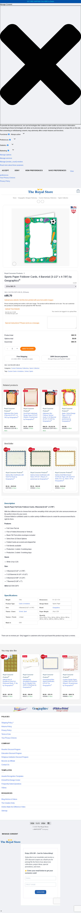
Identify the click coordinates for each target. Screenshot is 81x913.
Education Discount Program (11, 753)
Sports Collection (63, 198)
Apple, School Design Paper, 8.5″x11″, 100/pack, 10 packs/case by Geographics (68, 417)
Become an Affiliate (8, 761)
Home (14, 198)
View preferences (34, 170)
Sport (25, 611)
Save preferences (57, 170)
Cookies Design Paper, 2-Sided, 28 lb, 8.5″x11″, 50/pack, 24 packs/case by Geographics (70, 682)
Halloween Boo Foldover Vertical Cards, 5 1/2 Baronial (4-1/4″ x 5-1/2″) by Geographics (49, 417)
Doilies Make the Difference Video (13, 807)
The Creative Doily (8, 803)
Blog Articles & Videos (9, 799)
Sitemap (4, 811)
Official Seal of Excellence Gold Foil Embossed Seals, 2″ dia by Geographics (10, 682)
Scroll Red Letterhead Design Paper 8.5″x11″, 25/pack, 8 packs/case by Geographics (31, 416)
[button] (40, 65)
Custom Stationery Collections (47, 198)
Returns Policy (6, 726)
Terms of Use (6, 734)
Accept (5, 170)
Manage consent (10, 834)
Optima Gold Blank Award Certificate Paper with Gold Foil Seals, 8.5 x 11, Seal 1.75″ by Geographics (64, 477)
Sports (31, 371)
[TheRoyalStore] (40, 191)
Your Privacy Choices (7, 178)
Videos (3, 788)
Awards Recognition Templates (12, 776)
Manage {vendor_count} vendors (11, 162)
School (27, 371)
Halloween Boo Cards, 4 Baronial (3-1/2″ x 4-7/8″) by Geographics (11, 415)
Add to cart (28, 349)
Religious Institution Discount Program (14, 757)
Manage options (5, 155)
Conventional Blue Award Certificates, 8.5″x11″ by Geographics (49, 682)
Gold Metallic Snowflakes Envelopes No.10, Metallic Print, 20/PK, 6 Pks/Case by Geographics (30, 683)
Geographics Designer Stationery (27, 198)
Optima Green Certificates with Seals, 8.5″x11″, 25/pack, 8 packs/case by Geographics (40, 477)
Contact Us (5, 765)
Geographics (56, 607)
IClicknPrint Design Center (10, 780)
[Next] (77, 409)
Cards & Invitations (24, 603)
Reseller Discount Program (10, 749)
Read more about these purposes (11, 165)
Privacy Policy (5, 181)
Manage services (6, 158)
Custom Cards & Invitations (16, 371)
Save (7, 391)
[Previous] (3, 409)
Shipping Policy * (7, 723)
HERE (46, 1)
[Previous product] (42, 201)
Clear (75, 283)
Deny (17, 170)
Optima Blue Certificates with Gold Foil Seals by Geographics (15, 477)
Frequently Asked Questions (11, 784)
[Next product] (38, 201)
